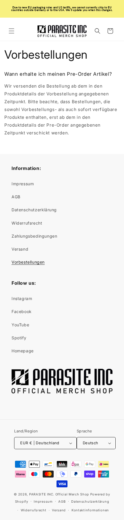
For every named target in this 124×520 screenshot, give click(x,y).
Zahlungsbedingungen (34, 236)
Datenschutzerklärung (34, 209)
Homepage (23, 350)
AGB (16, 196)
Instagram (22, 298)
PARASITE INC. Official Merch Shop (59, 494)
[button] (11, 31)
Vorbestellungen (28, 262)
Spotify (19, 337)
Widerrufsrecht (27, 223)
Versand (20, 249)
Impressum (23, 183)
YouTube (20, 324)
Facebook (22, 311)
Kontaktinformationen (90, 510)
